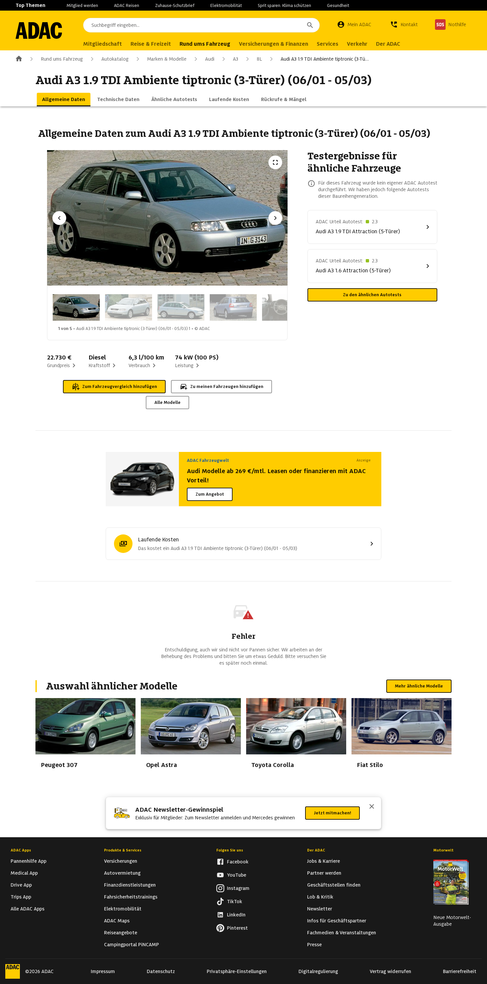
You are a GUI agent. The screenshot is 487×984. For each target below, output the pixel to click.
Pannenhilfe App (28, 861)
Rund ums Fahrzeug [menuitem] (205, 43)
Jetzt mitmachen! (332, 813)
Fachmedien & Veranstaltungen (341, 933)
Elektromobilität (226, 5)
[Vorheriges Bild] (59, 218)
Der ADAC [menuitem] (388, 43)
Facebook (237, 862)
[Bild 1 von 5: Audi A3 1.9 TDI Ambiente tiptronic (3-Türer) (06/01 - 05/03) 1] (76, 307)
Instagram (238, 888)
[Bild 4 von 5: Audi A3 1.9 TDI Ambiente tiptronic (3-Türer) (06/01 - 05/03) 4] (233, 307)
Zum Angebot (209, 494)
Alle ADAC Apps (27, 909)
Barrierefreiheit (459, 971)
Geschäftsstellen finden (333, 885)
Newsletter (319, 909)
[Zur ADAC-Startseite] (39, 30)
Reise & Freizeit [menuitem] (151, 43)
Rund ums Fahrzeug (62, 59)
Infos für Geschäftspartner (336, 921)
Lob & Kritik (320, 897)
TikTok (234, 901)
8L (259, 59)
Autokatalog (115, 59)
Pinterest (237, 928)
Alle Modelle (167, 402)
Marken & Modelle (167, 59)
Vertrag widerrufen (390, 971)
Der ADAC (316, 850)
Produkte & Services (122, 850)
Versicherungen (120, 861)
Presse (314, 945)
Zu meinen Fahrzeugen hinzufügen (226, 386)
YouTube (236, 875)
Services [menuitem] (327, 43)
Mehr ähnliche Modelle (419, 686)
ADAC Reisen (126, 5)
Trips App (21, 897)
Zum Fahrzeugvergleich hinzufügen (119, 386)
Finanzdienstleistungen (130, 885)
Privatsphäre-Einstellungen (237, 971)
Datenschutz (161, 971)
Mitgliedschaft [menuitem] (102, 43)
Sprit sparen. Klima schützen (284, 5)
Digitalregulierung (318, 971)
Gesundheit (338, 5)
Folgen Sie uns (229, 850)
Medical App (24, 873)
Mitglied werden (82, 5)
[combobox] (201, 25)
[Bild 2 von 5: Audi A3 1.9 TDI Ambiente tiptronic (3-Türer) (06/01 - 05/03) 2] (128, 307)
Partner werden (324, 873)
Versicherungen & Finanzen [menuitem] (273, 43)
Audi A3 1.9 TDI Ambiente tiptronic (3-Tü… (325, 59)
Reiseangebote (120, 933)
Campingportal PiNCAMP (131, 945)
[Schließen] (372, 807)
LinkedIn (236, 915)
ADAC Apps (21, 850)
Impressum (103, 971)
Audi (209, 59)
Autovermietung (122, 873)
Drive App (21, 885)
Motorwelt (443, 850)
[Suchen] (310, 25)
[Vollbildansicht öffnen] (275, 162)
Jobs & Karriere (323, 861)
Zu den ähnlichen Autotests (372, 295)
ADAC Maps (117, 921)
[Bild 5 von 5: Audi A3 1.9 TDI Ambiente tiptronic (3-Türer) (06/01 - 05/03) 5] (285, 307)
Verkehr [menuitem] (357, 43)
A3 (235, 59)
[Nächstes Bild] (275, 218)
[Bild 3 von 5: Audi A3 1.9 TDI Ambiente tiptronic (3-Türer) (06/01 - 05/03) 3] (180, 307)
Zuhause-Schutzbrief (174, 5)
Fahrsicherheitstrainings (130, 897)
